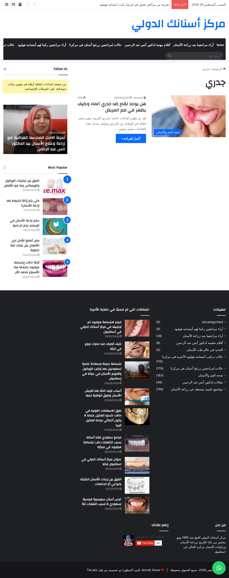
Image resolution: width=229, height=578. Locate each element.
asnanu (138, 97)
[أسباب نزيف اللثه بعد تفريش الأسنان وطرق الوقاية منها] (137, 396)
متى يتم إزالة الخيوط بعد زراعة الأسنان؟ (22, 203)
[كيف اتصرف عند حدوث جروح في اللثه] (137, 349)
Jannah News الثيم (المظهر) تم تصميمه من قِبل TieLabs (123, 570)
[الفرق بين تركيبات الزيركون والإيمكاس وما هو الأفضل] (55, 186)
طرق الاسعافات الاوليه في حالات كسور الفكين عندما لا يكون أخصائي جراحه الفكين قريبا (102, 418)
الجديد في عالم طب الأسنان (205, 350)
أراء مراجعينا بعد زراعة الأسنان (193, 45)
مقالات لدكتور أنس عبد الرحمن (202, 382)
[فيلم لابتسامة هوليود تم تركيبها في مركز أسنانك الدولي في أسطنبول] (137, 328)
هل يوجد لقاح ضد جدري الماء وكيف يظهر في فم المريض (112, 107)
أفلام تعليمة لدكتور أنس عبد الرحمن (199, 343)
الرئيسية (217, 69)
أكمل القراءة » (130, 138)
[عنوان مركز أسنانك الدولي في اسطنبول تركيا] (137, 465)
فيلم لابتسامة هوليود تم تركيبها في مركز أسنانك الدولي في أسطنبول (100, 327)
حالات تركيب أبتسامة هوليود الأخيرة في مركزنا (192, 357)
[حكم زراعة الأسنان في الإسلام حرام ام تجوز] (55, 226)
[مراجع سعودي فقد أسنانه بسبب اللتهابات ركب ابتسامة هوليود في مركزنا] (137, 443)
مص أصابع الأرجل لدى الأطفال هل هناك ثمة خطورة (24, 245)
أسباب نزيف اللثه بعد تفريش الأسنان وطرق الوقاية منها (103, 393)
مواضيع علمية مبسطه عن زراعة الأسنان (197, 389)
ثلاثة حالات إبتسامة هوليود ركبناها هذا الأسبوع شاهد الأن (26, 267)
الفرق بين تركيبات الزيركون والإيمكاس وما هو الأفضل (21, 183)
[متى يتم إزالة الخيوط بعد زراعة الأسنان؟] (55, 206)
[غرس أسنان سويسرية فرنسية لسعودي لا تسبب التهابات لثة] (137, 505)
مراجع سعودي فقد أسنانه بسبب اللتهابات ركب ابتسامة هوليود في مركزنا (102, 442)
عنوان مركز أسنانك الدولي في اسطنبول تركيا (101, 461)
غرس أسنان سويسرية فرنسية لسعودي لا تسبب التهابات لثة (101, 501)
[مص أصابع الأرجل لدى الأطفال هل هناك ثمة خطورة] (55, 246)
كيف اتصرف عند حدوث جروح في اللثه (103, 346)
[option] (35, 129)
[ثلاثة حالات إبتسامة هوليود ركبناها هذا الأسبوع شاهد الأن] (55, 268)
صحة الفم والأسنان (210, 375)
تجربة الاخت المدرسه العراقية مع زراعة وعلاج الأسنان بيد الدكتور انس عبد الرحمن (36, 143)
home (220, 45)
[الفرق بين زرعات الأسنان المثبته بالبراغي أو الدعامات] (137, 485)
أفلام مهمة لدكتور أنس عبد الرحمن (147, 45)
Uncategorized (212, 322)
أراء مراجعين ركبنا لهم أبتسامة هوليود (42, 45)
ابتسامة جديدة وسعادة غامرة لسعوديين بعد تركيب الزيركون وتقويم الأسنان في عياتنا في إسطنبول (101, 371)
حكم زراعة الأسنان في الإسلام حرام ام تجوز (24, 223)
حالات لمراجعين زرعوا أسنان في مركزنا (95, 45)
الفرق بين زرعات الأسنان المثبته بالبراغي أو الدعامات (100, 481)
